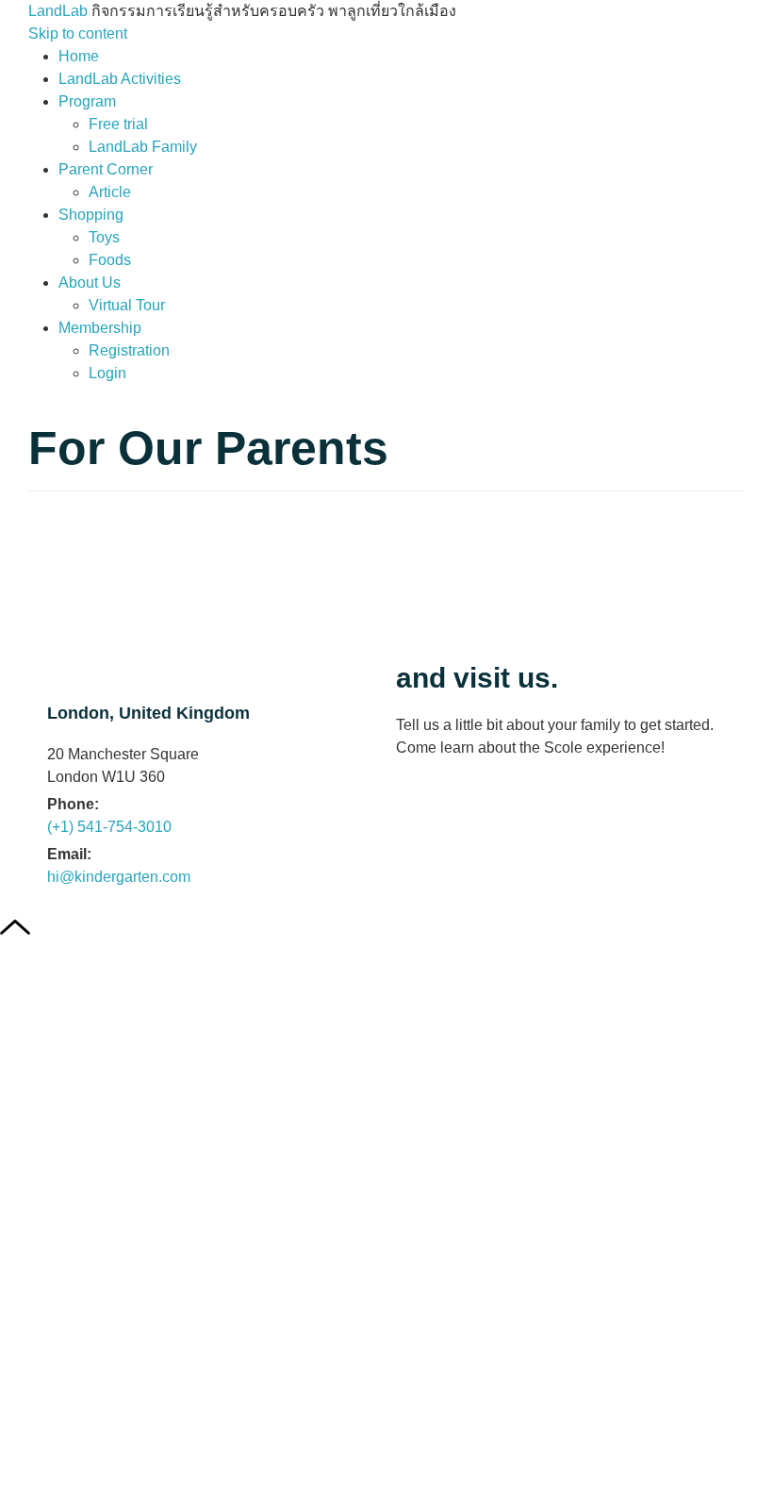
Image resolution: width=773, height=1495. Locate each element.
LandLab (59, 11)
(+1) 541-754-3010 (109, 827)
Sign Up (118, 1461)
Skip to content (77, 33)
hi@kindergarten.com (118, 877)
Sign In (170, 1461)
